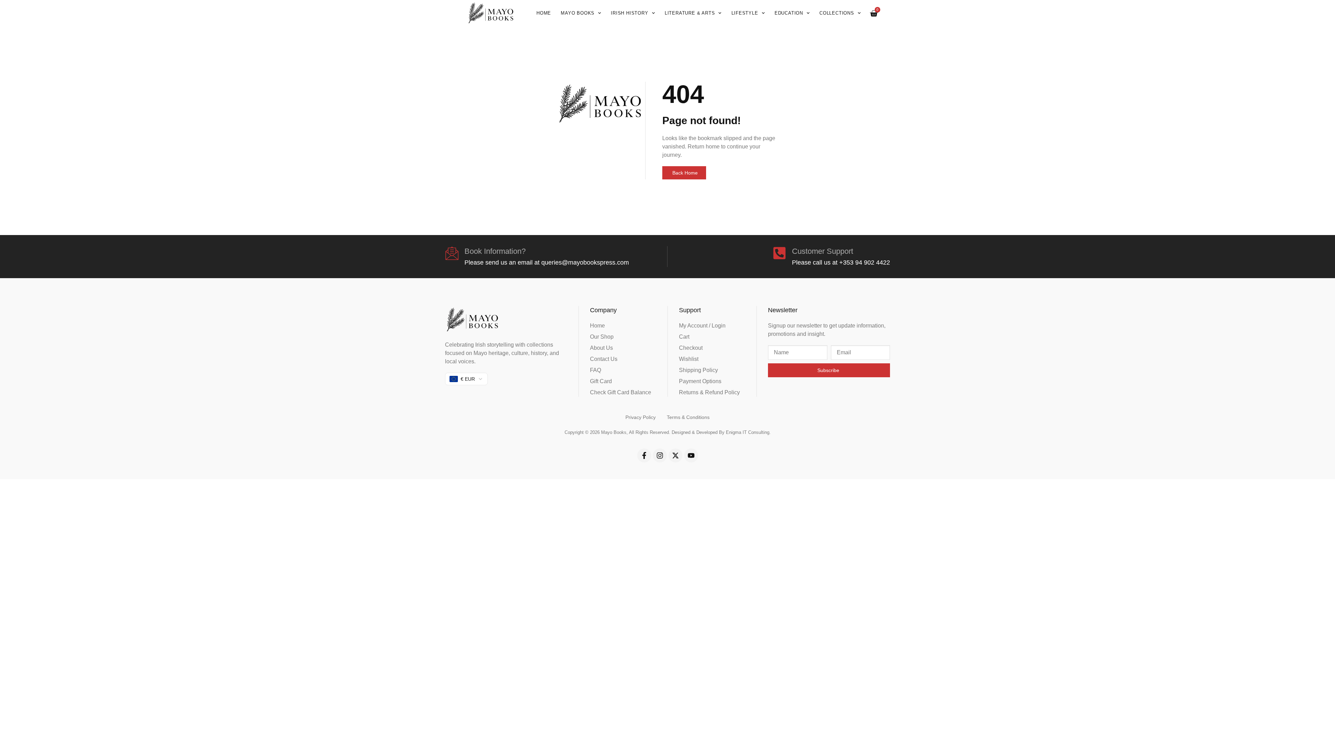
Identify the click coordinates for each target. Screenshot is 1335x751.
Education (789, 13)
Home (543, 13)
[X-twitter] (675, 455)
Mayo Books (577, 13)
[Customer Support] (779, 253)
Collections (836, 13)
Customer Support (822, 251)
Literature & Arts (690, 13)
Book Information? (495, 251)
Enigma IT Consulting (747, 432)
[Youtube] (691, 455)
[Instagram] (660, 455)
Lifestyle (744, 13)
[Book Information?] (452, 253)
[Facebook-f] (644, 455)
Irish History (629, 13)
